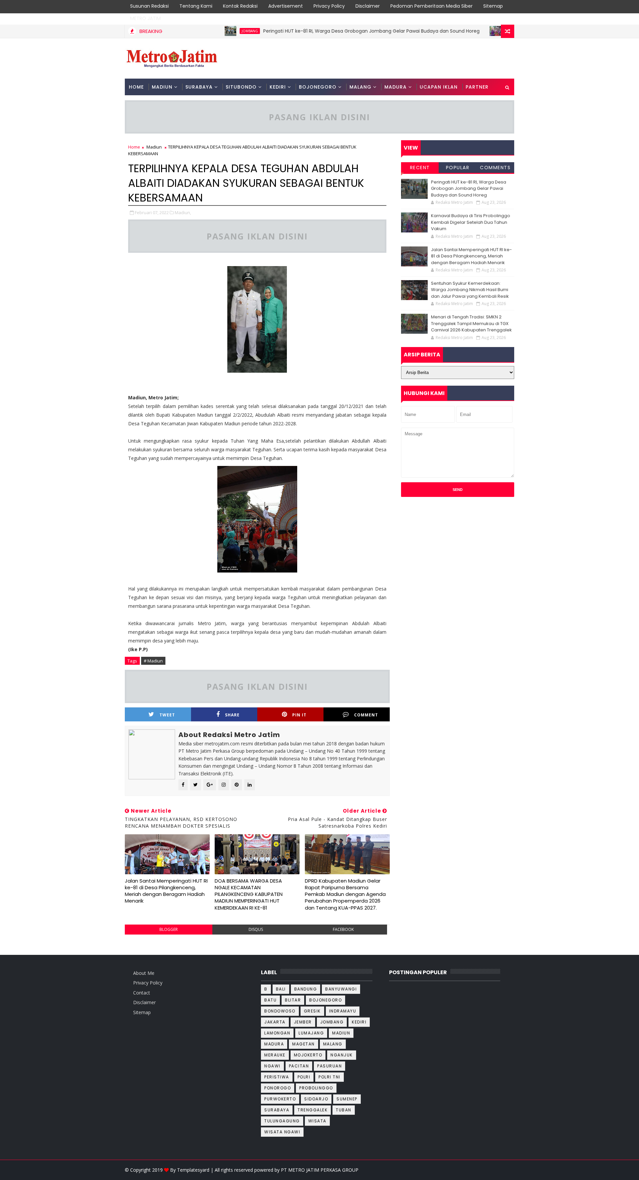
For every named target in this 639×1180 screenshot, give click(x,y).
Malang (332, 1044)
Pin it (299, 715)
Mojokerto (308, 1055)
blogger (168, 929)
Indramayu (342, 1011)
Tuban (343, 1110)
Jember (303, 1022)
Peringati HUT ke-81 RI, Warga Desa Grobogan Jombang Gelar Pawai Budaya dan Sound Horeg (348, 31)
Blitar (293, 1000)
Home (136, 87)
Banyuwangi (341, 989)
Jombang (227, 31)
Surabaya (276, 1110)
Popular (458, 167)
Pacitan (299, 1066)
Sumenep (346, 1099)
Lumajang (311, 1033)
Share (232, 715)
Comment (366, 715)
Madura (274, 1044)
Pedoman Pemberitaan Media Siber (431, 6)
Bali (281, 989)
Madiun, (183, 212)
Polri (304, 1077)
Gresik (312, 1011)
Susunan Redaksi (149, 6)
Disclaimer (367, 6)
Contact (141, 992)
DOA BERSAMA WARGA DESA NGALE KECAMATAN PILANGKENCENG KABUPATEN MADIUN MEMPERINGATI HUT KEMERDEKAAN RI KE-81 (249, 894)
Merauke (275, 1055)
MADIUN (162, 87)
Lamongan (277, 1033)
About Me (143, 973)
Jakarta (275, 1022)
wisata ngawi (282, 1132)
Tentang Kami (195, 6)
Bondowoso (280, 1011)
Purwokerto (280, 1099)
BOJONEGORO (317, 87)
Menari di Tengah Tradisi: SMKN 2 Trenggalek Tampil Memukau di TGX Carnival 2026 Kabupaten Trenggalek (471, 323)
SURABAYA (199, 87)
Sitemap (493, 6)
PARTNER (477, 87)
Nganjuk (341, 1055)
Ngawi (272, 1066)
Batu (270, 1000)
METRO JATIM (145, 18)
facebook (343, 929)
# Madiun (153, 661)
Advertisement (285, 6)
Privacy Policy (329, 6)
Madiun (154, 147)
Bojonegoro (325, 1000)
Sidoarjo (316, 1099)
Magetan (303, 1044)
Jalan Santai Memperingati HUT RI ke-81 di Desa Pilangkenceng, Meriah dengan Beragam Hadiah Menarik (166, 891)
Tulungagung (282, 1121)
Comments (495, 167)
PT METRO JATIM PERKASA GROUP (319, 1170)
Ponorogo (277, 1088)
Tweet (167, 715)
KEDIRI (278, 87)
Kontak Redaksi (240, 6)
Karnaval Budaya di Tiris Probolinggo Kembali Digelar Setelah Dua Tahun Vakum (470, 222)
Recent (420, 167)
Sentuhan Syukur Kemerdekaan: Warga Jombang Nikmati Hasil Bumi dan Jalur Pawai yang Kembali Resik (470, 289)
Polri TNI (329, 1077)
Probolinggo (497, 31)
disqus (256, 929)
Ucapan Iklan (439, 87)
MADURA (395, 87)
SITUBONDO (241, 87)
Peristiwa (276, 1077)
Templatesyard (193, 1170)
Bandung (305, 989)
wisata (317, 1121)
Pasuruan (329, 1066)
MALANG (360, 87)
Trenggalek (312, 1110)
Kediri (359, 1022)
